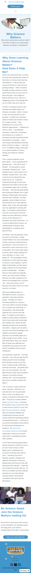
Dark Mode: (23, 571)
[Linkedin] (19, 564)
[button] (15, 11)
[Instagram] (15, 564)
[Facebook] (11, 564)
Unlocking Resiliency (12, 410)
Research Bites (13, 402)
